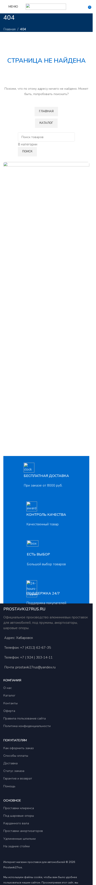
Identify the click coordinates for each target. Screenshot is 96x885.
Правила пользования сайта (24, 718)
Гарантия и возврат (17, 778)
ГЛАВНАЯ (46, 111)
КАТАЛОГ (46, 123)
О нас (7, 688)
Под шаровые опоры (18, 816)
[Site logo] (46, 6)
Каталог (9, 695)
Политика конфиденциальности (27, 726)
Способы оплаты (15, 756)
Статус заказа (13, 771)
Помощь (9, 786)
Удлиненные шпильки (19, 839)
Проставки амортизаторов (23, 831)
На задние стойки (16, 846)
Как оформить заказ (18, 748)
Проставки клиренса (18, 808)
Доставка (10, 763)
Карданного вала (16, 823)
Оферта (9, 711)
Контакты (10, 703)
